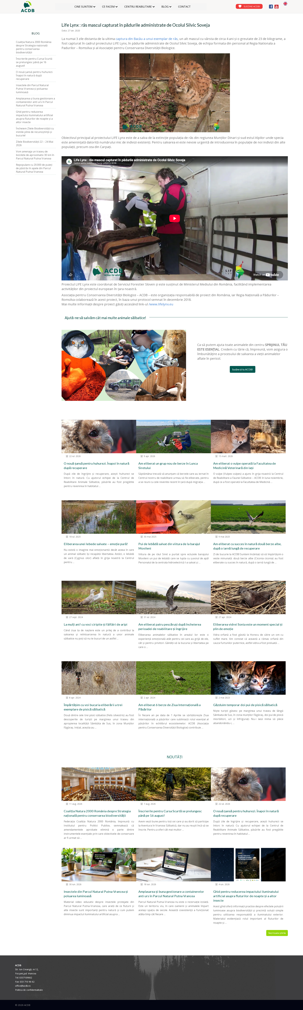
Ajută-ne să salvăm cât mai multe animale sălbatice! (105, 317)
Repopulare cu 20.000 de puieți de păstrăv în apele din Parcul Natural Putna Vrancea (34, 168)
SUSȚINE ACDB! (252, 6)
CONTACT (184, 6)
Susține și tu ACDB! (242, 369)
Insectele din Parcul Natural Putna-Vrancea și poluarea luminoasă (32, 88)
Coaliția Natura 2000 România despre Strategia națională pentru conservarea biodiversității (33, 47)
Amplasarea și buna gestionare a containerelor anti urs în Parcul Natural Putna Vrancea (35, 102)
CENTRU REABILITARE (138, 6)
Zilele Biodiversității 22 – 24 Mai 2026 (34, 143)
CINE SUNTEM (83, 6)
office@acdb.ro (23, 985)
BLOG (165, 6)
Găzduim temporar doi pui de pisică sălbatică (245, 705)
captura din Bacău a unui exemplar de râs (147, 39)
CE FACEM (108, 6)
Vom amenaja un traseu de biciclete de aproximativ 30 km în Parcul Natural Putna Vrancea (35, 155)
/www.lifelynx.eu (161, 304)
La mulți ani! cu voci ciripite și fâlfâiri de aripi (95, 624)
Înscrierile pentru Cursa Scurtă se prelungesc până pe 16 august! (34, 62)
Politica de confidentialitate (29, 989)
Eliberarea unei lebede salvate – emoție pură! (96, 544)
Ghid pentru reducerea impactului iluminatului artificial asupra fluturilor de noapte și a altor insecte (246, 896)
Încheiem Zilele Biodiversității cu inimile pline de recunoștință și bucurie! (35, 132)
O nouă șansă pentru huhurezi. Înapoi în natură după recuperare (34, 75)
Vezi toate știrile (277, 933)
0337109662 (25, 977)
